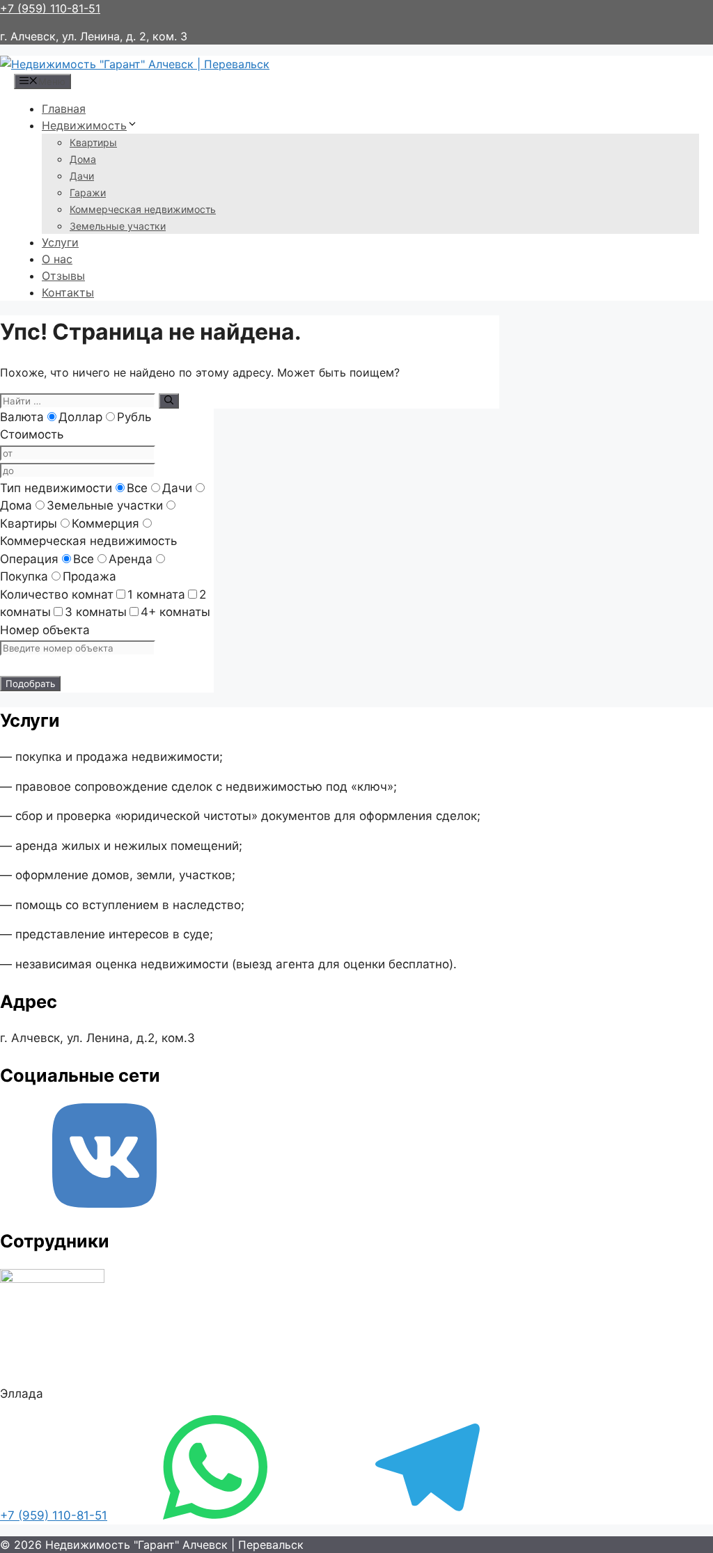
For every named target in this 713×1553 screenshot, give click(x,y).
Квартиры (93, 142)
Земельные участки (118, 226)
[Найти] (169, 401)
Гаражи (88, 192)
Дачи (82, 176)
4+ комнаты (175, 612)
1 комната (156, 594)
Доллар (80, 417)
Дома (83, 159)
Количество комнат (56, 594)
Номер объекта (45, 630)
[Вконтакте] (104, 1204)
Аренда (130, 559)
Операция (29, 559)
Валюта (22, 417)
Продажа (89, 576)
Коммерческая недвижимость (143, 209)
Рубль (134, 417)
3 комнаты (96, 612)
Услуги (60, 242)
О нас (57, 259)
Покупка (24, 576)
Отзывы (63, 276)
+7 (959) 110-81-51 (50, 8)
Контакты (68, 292)
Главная (64, 109)
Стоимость (31, 434)
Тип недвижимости (56, 488)
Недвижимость (84, 125)
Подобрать (30, 683)
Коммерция (105, 523)
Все (137, 488)
